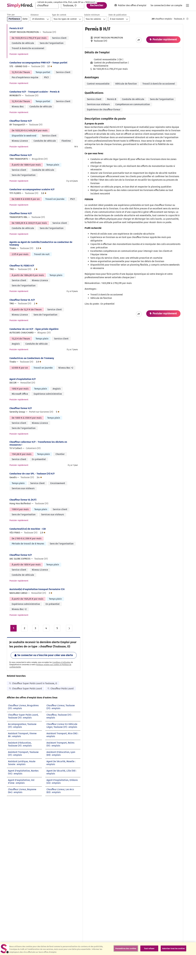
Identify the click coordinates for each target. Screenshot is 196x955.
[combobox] (47, 5)
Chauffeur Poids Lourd (62, 688)
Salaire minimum (92, 15)
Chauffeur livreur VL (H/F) (22, 499)
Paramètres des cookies (125, 948)
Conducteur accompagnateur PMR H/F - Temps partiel (38, 62)
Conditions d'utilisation (61, 662)
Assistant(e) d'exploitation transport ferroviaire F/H (37, 589)
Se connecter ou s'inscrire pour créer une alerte (45, 655)
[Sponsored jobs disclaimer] (187, 19)
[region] (98, 948)
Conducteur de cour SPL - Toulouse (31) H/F (32, 473)
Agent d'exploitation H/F (22, 379)
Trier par (11, 14)
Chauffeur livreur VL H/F (22, 300)
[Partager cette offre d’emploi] (139, 40)
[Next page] (69, 628)
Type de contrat (59, 15)
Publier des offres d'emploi (132, 5)
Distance (35, 15)
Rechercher (96, 5)
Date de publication (117, 15)
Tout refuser (149, 948)
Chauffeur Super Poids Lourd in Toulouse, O (34, 683)
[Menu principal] (187, 5)
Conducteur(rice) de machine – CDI (27, 528)
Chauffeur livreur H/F (20, 121)
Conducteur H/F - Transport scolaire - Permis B (34, 91)
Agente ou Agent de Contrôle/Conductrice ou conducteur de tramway (40, 243)
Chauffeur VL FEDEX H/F (21, 265)
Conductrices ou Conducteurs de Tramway (31, 358)
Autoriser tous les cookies (173, 948)
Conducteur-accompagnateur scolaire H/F (32, 189)
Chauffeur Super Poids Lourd (27, 688)
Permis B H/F (16, 28)
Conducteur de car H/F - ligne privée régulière (34, 329)
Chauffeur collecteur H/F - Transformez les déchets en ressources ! (38, 443)
